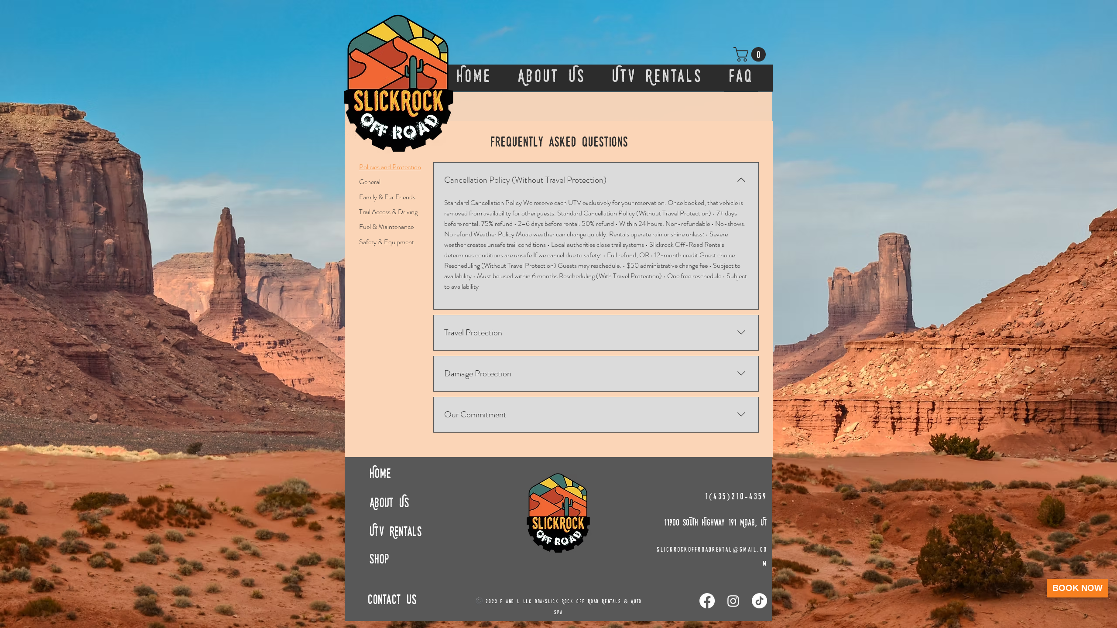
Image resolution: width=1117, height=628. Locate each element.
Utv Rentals (396, 532)
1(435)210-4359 (736, 497)
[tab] (390, 167)
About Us (389, 504)
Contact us (392, 601)
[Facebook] (707, 600)
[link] (751, 54)
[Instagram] (733, 600)
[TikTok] (759, 600)
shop (379, 560)
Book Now (1077, 588)
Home (380, 474)
